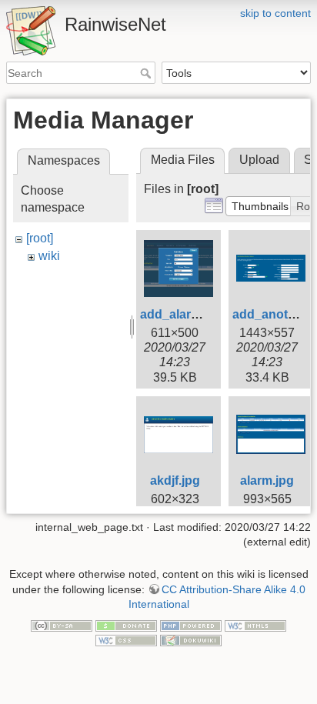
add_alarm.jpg (181, 314)
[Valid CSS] (126, 640)
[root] (39, 238)
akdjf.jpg (175, 480)
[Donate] (126, 625)
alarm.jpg (267, 480)
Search (147, 73)
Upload (259, 159)
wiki (49, 255)
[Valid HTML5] (255, 625)
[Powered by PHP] (191, 625)
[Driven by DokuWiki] (191, 640)
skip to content (275, 13)
